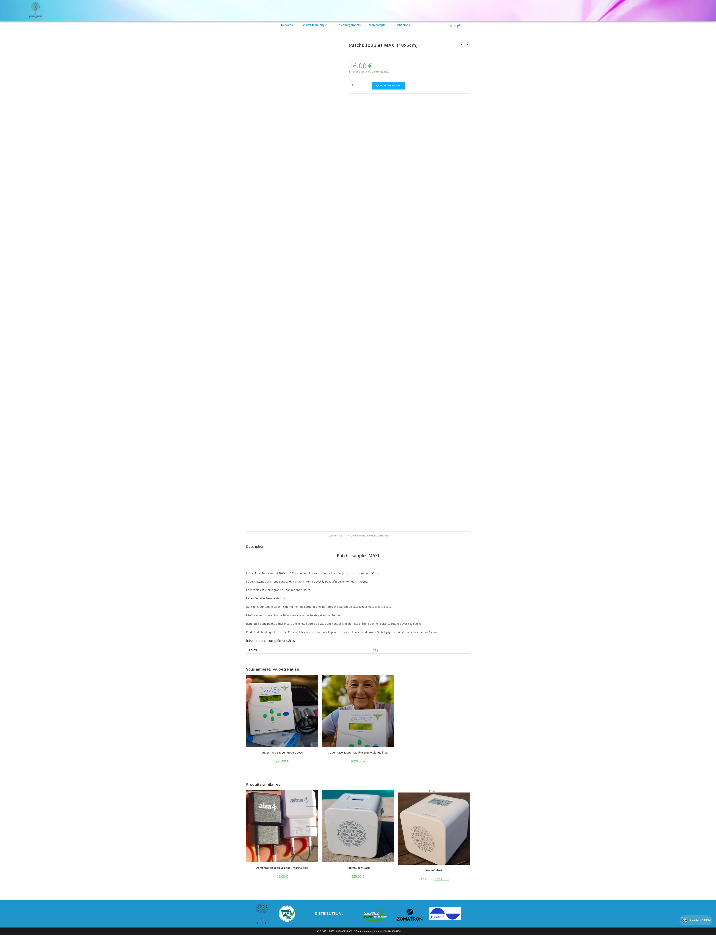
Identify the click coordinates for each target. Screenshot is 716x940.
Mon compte (377, 25)
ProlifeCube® (433, 870)
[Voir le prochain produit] (467, 44)
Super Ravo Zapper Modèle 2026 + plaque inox (358, 752)
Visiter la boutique (315, 25)
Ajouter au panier (388, 85)
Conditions (403, 25)
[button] (288, 25)
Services (287, 25)
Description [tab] (335, 535)
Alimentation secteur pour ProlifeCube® (282, 868)
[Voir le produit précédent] (461, 44)
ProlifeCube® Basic (358, 868)
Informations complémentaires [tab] (368, 535)
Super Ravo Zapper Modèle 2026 (282, 752)
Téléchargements (349, 25)
